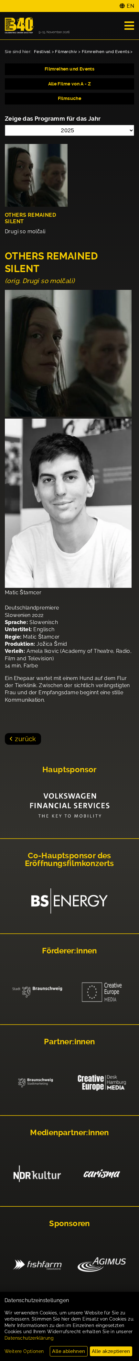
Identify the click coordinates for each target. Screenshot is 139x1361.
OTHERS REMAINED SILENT (30, 218)
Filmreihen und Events (105, 51)
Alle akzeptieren (111, 1351)
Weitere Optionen (24, 1351)
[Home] (37, 26)
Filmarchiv (66, 51)
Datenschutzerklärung (29, 1338)
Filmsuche (69, 98)
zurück (25, 739)
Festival (42, 51)
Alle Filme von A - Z (69, 83)
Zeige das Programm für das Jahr (53, 118)
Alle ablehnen (68, 1351)
